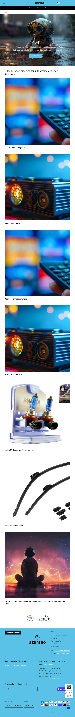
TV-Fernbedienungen (14, 147)
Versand (61, 712)
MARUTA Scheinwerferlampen (18, 450)
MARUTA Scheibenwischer (16, 525)
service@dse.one (63, 653)
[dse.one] (27, 712)
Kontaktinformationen (64, 714)
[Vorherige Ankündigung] (4, 8)
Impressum (67, 712)
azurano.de (15, 712)
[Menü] (72, 685)
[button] (4, 3)
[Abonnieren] (35, 689)
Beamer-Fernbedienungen (16, 299)
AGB (56, 712)
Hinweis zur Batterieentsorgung (16, 665)
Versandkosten (48, 664)
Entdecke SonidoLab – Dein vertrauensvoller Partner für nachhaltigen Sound (35, 602)
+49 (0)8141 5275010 (62, 650)
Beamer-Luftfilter (12, 374)
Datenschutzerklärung (47, 712)
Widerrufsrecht (35, 712)
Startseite (35, 55)
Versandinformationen (51, 679)
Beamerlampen (11, 223)
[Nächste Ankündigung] (71, 8)
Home (7, 12)
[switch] (69, 696)
